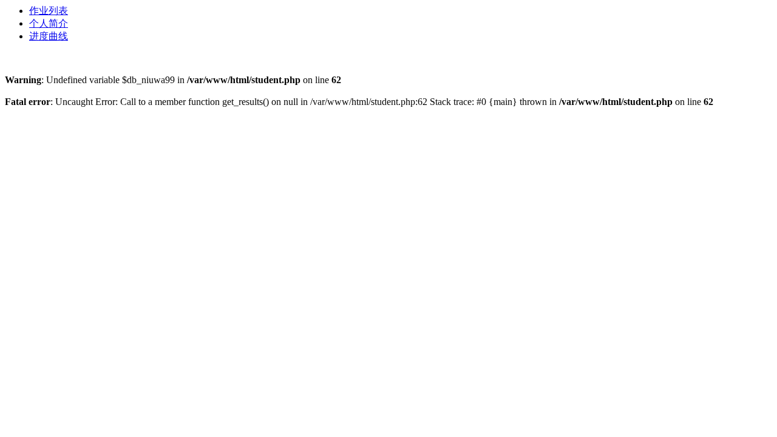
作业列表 (48, 10)
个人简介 (48, 23)
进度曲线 (48, 36)
